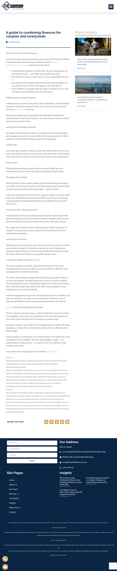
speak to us (19, 109)
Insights (12, 503)
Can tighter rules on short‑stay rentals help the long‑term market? (71, 492)
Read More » (81, 68)
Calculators (14, 498)
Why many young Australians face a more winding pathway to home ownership (92, 61)
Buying (9, 307)
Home (11, 480)
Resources (13, 507)
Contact (12, 512)
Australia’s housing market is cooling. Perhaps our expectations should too (92, 99)
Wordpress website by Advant (58, 555)
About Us (13, 485)
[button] (111, 6)
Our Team (13, 489)
